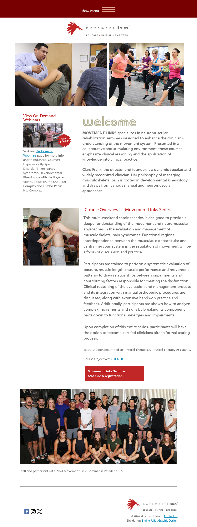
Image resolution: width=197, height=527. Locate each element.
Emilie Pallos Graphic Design (160, 520)
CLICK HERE (119, 359)
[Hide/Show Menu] (98, 11)
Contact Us (171, 516)
